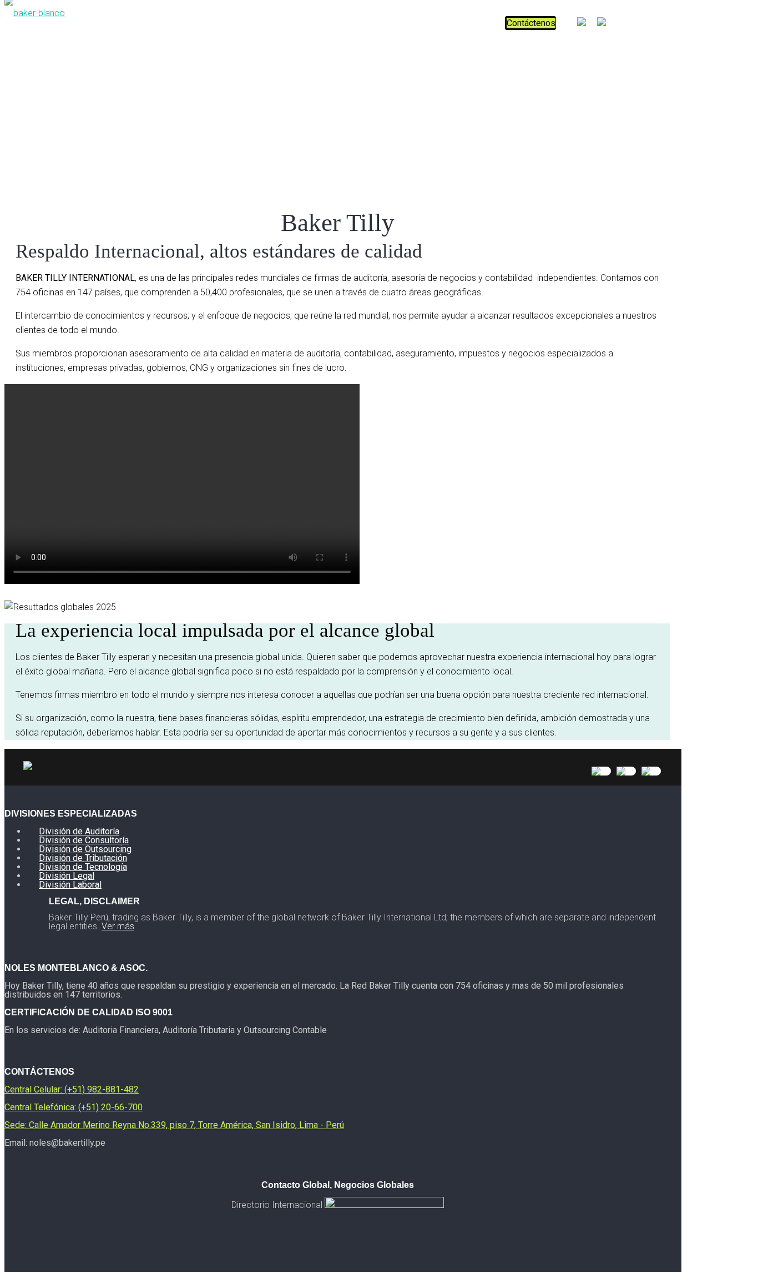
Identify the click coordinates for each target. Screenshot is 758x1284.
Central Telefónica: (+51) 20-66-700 (73, 1107)
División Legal (66, 875)
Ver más (118, 926)
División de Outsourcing (85, 849)
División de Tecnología (83, 867)
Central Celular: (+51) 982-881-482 (71, 1089)
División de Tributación (83, 858)
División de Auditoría (79, 831)
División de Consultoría (84, 840)
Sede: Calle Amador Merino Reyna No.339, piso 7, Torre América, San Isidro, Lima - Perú (174, 1125)
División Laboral (70, 884)
